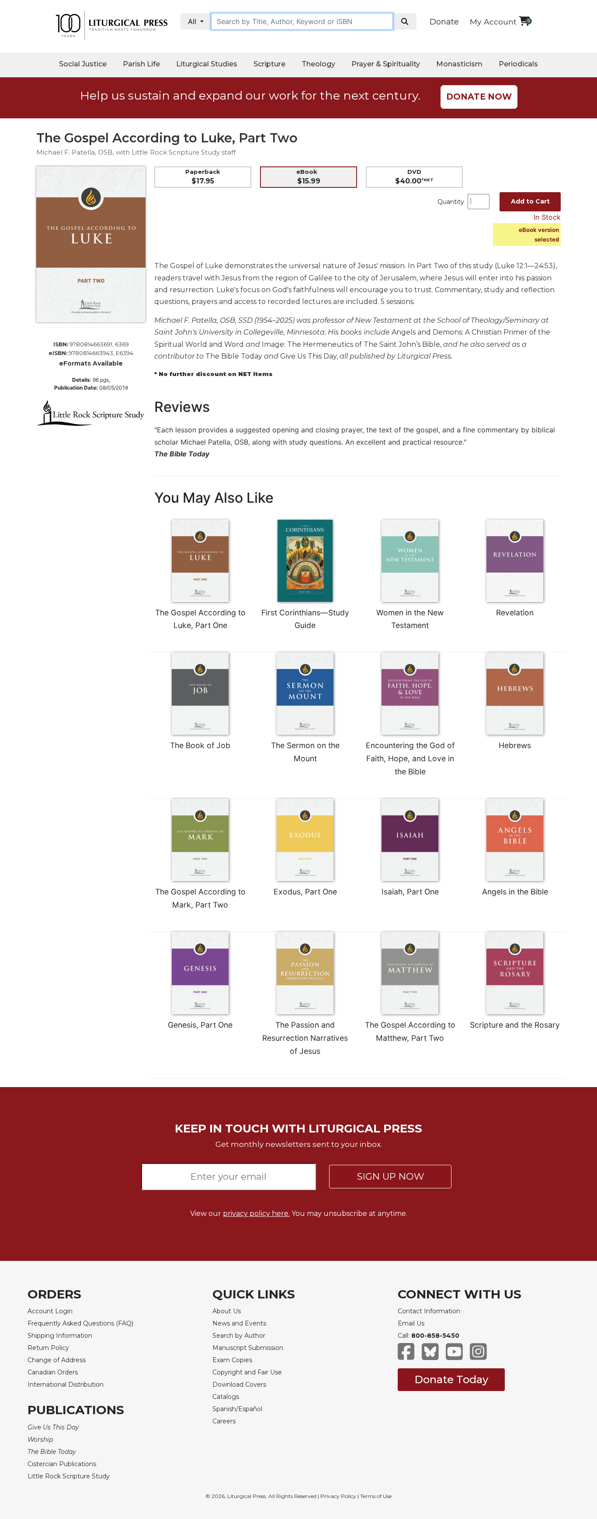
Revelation (515, 612)
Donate (444, 22)
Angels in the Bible (515, 891)
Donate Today (451, 1379)
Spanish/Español (237, 1409)
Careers (224, 1421)
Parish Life (141, 64)
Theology (318, 64)
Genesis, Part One (200, 1024)
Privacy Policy (338, 1496)
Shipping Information (60, 1335)
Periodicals (518, 64)
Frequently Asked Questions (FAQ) (80, 1323)
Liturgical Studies (206, 64)
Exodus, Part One (305, 891)
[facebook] (406, 1355)
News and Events (239, 1323)
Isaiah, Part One (410, 891)
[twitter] (430, 1355)
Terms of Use (376, 1496)
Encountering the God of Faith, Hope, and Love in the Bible (410, 758)
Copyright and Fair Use (247, 1372)
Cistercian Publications (62, 1464)
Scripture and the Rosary (515, 1024)
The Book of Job (200, 745)
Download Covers (239, 1384)
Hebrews (515, 745)
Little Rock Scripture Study (69, 1476)
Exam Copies (232, 1360)
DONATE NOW (479, 97)
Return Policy (48, 1348)
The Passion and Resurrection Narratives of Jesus (305, 1038)
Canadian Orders (53, 1372)
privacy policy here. (256, 1213)
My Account (493, 21)
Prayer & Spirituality (385, 64)
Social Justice (83, 64)
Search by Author (238, 1335)
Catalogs (225, 1397)
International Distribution (66, 1384)
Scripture (269, 64)
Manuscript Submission (247, 1348)
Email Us (411, 1323)
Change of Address (57, 1360)
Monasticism (459, 64)
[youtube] (454, 1355)
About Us (226, 1311)
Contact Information (429, 1311)
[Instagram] (478, 1355)
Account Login (50, 1311)
